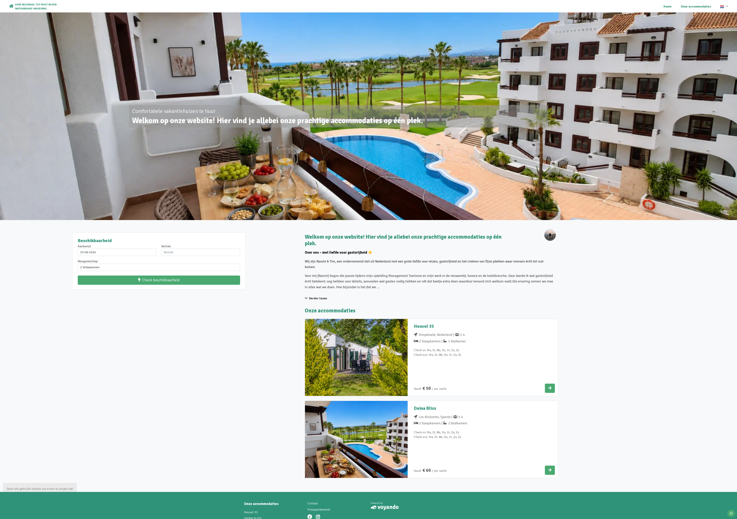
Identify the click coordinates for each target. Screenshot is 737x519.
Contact (312, 503)
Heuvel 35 (251, 512)
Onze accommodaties (696, 6)
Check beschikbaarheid (160, 280)
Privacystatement (318, 510)
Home (667, 6)
